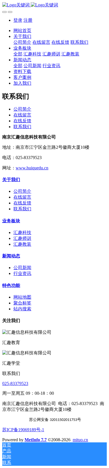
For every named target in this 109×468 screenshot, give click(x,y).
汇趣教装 (22, 244)
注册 (27, 20)
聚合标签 (22, 303)
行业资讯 (22, 273)
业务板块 (11, 220)
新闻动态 (11, 256)
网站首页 (22, 30)
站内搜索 (22, 308)
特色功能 (11, 285)
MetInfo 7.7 (36, 439)
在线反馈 (22, 120)
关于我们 (11, 179)
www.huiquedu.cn (32, 167)
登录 (17, 20)
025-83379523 (15, 383)
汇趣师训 (22, 238)
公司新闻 (22, 267)
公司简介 (22, 109)
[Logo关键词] (54, 5)
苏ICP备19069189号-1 (23, 429)
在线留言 (22, 115)
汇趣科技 (22, 232)
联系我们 (22, 126)
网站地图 (22, 297)
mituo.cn (80, 439)
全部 (17, 54)
